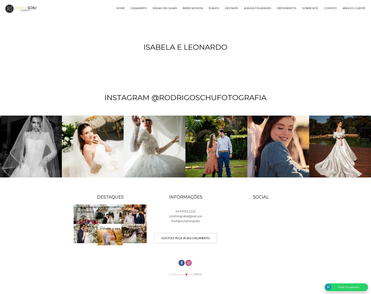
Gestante (231, 8)
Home (121, 8)
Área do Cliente (354, 8)
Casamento (138, 8)
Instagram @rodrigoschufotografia (185, 97)
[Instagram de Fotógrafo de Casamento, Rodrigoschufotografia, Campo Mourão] (189, 262)
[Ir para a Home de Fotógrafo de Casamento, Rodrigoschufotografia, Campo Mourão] (20, 8)
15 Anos (214, 8)
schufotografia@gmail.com (185, 216)
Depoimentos (286, 8)
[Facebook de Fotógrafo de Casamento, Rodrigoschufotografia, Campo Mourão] (182, 262)
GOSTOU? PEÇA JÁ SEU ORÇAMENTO (185, 238)
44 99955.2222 (185, 211)
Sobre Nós (310, 8)
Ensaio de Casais (165, 8)
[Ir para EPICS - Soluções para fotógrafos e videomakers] (185, 274)
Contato (330, 8)
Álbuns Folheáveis (257, 8)
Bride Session (193, 8)
